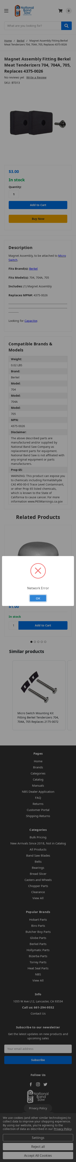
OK (38, 598)
